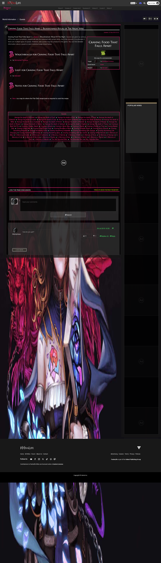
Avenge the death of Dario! (87, 117)
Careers (121, 454)
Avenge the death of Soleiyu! (55, 124)
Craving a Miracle (47, 126)
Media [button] (109, 8)
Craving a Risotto (78, 126)
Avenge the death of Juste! (27, 119)
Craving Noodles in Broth (62, 128)
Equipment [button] (86, 8)
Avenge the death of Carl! (46, 117)
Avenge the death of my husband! (28, 122)
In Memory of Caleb (22, 135)
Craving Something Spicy (51, 133)
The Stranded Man (76, 139)
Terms (127, 454)
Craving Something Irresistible (60, 130)
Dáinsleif (104, 68)
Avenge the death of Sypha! (77, 124)
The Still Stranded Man (59, 139)
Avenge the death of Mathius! (91, 119)
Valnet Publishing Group (133, 459)
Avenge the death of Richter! (74, 122)
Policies (137, 454)
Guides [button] (102, 8)
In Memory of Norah (80, 137)
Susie (102, 64)
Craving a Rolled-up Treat (96, 126)
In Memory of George (106, 135)
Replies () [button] (105, 236)
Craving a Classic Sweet (29, 126)
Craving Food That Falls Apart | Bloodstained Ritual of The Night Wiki (46, 28)
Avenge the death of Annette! (25, 117)
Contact (45, 454)
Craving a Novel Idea (62, 126)
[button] (133, 3)
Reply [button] (113, 236)
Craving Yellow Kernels (98, 133)
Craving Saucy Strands (100, 128)
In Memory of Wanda (41, 139)
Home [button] (60, 8)
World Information (9, 19)
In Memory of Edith (74, 135)
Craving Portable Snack (82, 128)
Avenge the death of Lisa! (47, 119)
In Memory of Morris (32, 137)
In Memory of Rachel (96, 137)
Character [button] (76, 8)
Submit (69, 215)
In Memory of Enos (89, 135)
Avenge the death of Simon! (33, 124)
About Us (39, 454)
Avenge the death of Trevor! (99, 124)
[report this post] (112, 228)
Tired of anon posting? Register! (106, 190)
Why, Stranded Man (92, 139)
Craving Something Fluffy (38, 130)
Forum (33, 454)
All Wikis (27, 454)
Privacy (132, 454)
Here (14, 98)
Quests (22, 19)
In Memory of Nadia (48, 137)
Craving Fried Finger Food (42, 128)
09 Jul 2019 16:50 (103, 228)
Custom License (58, 464)
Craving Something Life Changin (84, 130)
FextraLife (114, 459)
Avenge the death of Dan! (66, 117)
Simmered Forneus (108, 61)
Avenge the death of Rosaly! (97, 122)
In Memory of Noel (64, 137)
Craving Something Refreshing (30, 133)
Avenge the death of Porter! (52, 122)
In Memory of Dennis (58, 135)
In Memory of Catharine (40, 135)
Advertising (114, 454)
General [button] (67, 8)
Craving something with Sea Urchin (75, 133)
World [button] (94, 8)
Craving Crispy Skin (23, 128)
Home (22, 454)
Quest (36, 37)
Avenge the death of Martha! (69, 119)
